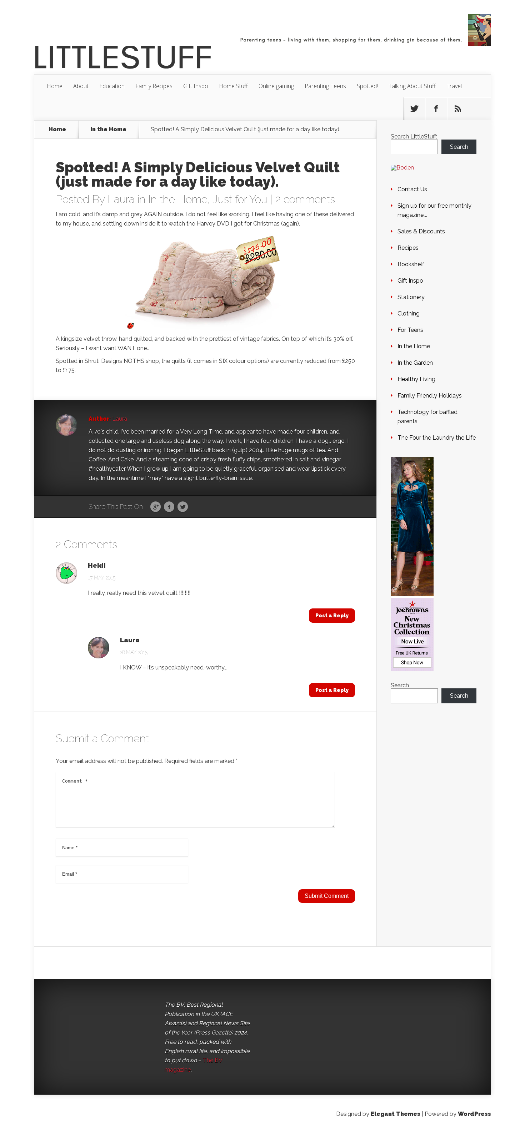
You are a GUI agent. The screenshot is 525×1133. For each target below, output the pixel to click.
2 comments (305, 199)
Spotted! (367, 86)
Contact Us (412, 189)
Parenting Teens (325, 86)
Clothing (409, 313)
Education (112, 86)
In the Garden (415, 362)
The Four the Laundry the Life (437, 437)
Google (155, 507)
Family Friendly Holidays (430, 395)
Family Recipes (153, 86)
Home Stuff (233, 86)
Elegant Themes (395, 1114)
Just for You (239, 199)
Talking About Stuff (412, 86)
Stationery (411, 297)
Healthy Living (416, 379)
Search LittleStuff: (414, 136)
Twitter (182, 507)
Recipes (408, 247)
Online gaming (276, 86)
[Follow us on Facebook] (436, 108)
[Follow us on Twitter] (414, 108)
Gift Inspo (195, 86)
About (81, 86)
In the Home (108, 129)
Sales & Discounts (421, 231)
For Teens (410, 330)
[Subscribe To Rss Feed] (458, 108)
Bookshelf (411, 264)
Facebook (169, 507)
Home (54, 86)
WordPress (474, 1114)
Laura (121, 199)
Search (459, 146)
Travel (454, 86)
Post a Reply (332, 615)
